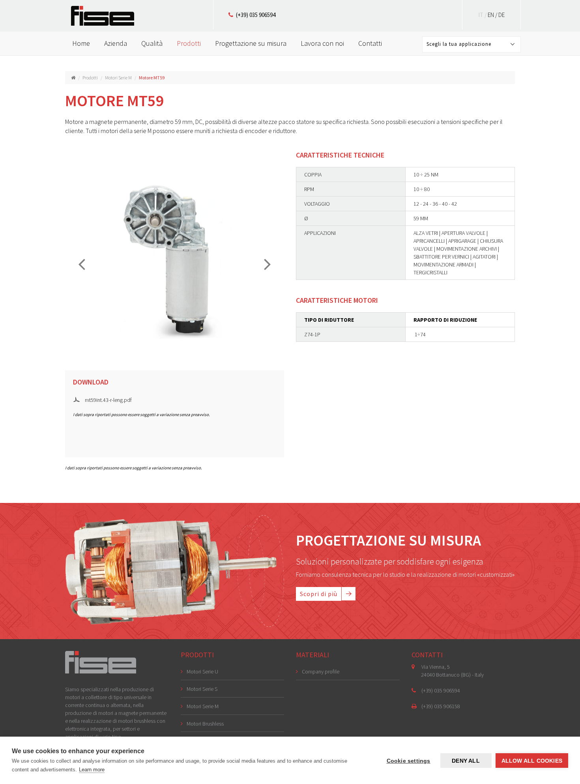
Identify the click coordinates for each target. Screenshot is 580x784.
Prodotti (189, 43)
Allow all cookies (531, 761)
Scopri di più (318, 594)
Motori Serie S (202, 688)
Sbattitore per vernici (441, 256)
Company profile (320, 671)
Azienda (115, 43)
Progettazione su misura (250, 43)
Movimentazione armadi (443, 264)
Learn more (92, 770)
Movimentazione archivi (466, 248)
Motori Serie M (118, 78)
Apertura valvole (463, 232)
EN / (493, 15)
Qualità (152, 43)
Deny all (466, 761)
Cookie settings (408, 761)
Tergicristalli (430, 272)
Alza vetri (425, 232)
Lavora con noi (322, 43)
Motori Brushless (205, 723)
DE (501, 15)
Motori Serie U (202, 671)
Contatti (370, 43)
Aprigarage (462, 240)
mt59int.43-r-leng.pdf (108, 399)
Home (81, 43)
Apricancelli (429, 240)
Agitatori (484, 256)
